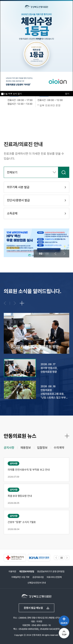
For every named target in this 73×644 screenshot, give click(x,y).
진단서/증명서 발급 (18, 200)
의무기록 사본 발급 (18, 187)
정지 (5, 117)
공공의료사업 (38, 577)
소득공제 (12, 213)
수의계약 (59, 447)
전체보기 (12, 172)
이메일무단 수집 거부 (20, 577)
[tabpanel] (36, 495)
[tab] (9, 448)
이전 (19, 117)
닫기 (67, 94)
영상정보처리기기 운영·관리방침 (50, 571)
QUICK (64, 623)
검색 (63, 172)
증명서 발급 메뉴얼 (33, 607)
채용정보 (25, 447)
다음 (36, 117)
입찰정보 (42, 447)
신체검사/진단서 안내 (37, 582)
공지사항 (9, 447)
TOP (64, 634)
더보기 (22, 303)
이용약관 (12, 571)
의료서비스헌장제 (54, 577)
